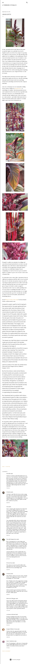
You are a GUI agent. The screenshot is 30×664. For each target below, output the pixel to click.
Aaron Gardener (10, 641)
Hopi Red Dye (18, 88)
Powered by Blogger (16, 659)
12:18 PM (8, 637)
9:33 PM (8, 569)
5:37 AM (8, 558)
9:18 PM (8, 594)
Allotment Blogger (11, 598)
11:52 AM (8, 535)
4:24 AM (8, 610)
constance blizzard (10, 614)
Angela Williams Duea (11, 629)
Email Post (8, 466)
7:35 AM (8, 488)
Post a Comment (6, 651)
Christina (8, 492)
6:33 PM (8, 502)
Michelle (8, 473)
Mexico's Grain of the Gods (11, 299)
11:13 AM (8, 625)
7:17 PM (7, 647)
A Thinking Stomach (9, 5)
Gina (7, 506)
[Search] (27, 2)
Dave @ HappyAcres (11, 539)
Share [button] (3, 466)
